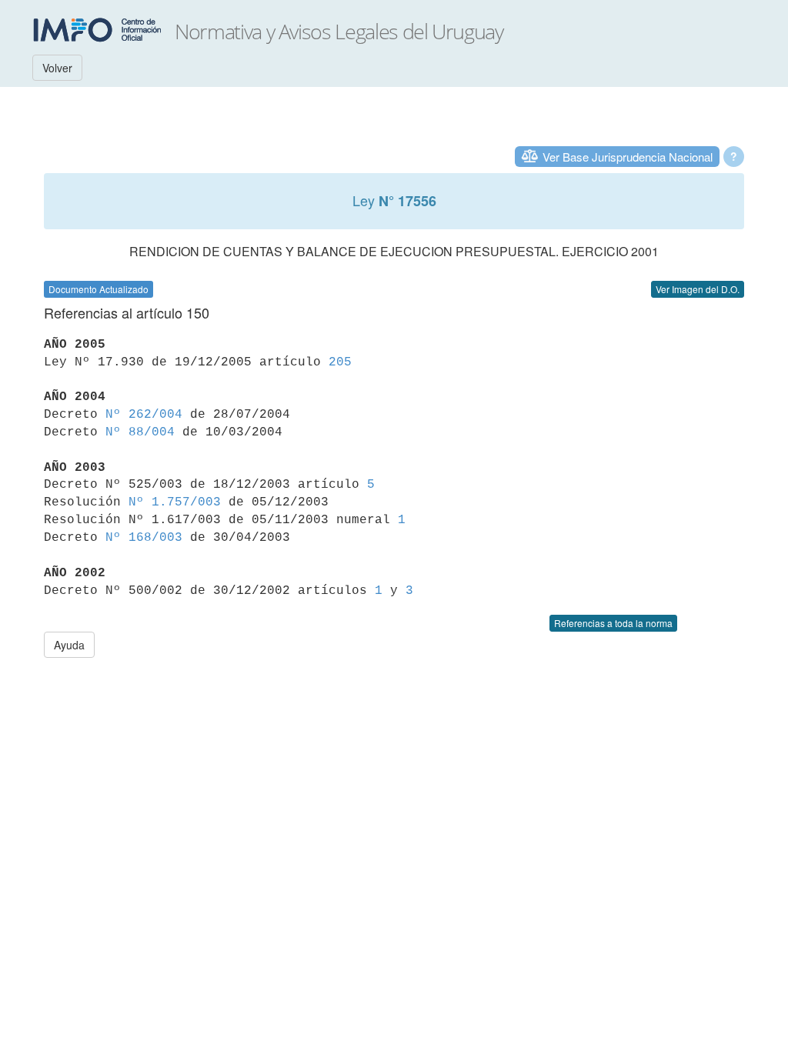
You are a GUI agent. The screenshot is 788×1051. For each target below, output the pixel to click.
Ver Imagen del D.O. (698, 288)
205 (340, 362)
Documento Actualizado (98, 288)
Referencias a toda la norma (613, 622)
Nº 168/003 (143, 538)
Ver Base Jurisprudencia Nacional (628, 156)
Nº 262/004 (143, 415)
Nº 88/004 (140, 432)
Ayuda (69, 644)
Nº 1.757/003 (175, 502)
